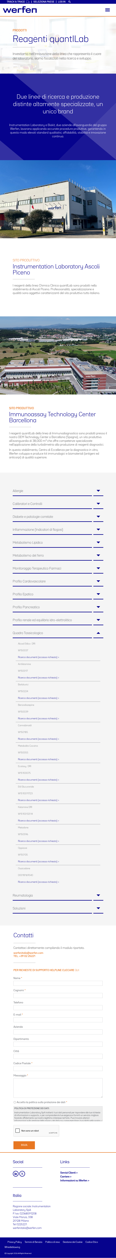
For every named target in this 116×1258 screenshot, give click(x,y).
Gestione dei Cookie (72, 1242)
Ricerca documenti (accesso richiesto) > (38, 657)
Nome (16, 978)
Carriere (64, 1177)
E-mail (17, 1015)
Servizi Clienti (68, 1173)
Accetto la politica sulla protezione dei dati (41, 1102)
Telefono (18, 1002)
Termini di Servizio (33, 1242)
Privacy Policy (15, 1242)
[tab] (58, 491)
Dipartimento (21, 1039)
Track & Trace (16, 2)
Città (16, 1051)
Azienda (18, 1027)
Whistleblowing (12, 1247)
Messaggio (19, 1075)
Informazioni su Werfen (73, 1180)
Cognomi (18, 990)
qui (77, 970)
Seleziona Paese (43, 2)
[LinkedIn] (16, 1174)
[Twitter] (22, 1174)
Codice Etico (91, 1242)
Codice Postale (22, 1063)
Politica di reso (52, 1242)
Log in (61, 2)
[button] (58, 491)
